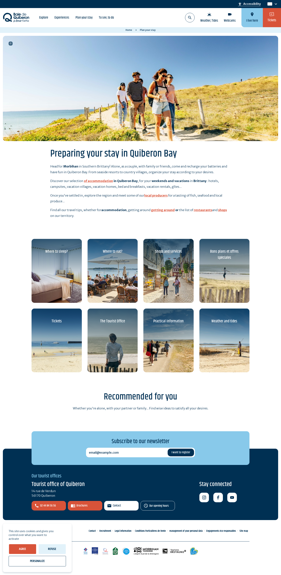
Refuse (52, 549)
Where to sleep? (56, 251)
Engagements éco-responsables (221, 531)
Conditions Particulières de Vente (150, 531)
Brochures (82, 505)
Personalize (37, 561)
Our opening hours (159, 505)
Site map (244, 531)
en (270, 4)
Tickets (57, 321)
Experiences (61, 17)
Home (129, 30)
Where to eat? (112, 251)
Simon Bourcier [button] (11, 44)
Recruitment (105, 531)
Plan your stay (84, 17)
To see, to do (106, 17)
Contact (117, 505)
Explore (43, 17)
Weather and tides (224, 321)
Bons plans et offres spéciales (224, 254)
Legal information (123, 531)
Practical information (168, 321)
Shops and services (168, 251)
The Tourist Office (112, 321)
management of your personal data (186, 531)
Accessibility (249, 4)
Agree (22, 549)
